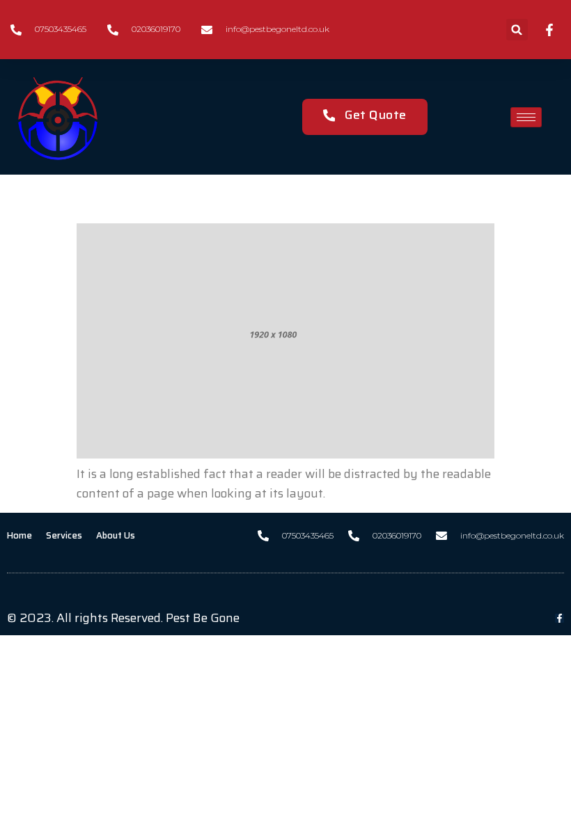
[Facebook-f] (559, 618)
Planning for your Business (266, 196)
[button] (517, 29)
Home (19, 535)
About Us (115, 535)
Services (64, 535)
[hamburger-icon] (526, 117)
